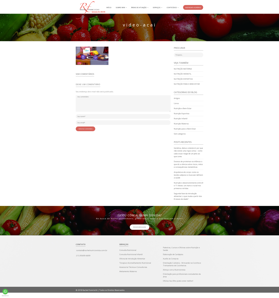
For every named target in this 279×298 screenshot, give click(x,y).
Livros (176, 103)
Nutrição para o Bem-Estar (187, 84)
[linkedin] (79, 261)
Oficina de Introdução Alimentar (132, 258)
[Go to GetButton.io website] (5, 295)
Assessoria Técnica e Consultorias (133, 267)
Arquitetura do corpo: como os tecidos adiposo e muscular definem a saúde (188, 175)
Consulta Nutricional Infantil (131, 254)
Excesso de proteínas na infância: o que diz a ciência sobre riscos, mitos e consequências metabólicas (188, 164)
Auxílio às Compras (171, 258)
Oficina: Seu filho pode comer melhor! (178, 281)
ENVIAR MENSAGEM (139, 227)
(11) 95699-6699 (83, 255)
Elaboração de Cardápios (173, 254)
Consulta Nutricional (127, 250)
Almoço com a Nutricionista (174, 270)
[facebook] (76, 261)
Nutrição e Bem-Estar (182, 108)
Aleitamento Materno (128, 271)
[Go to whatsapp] (5, 291)
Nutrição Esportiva (183, 79)
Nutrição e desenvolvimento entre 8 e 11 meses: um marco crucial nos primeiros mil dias (188, 186)
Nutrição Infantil (182, 74)
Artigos (177, 98)
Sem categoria (179, 134)
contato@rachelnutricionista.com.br (91, 250)
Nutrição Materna (183, 69)
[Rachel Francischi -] (90, 17)
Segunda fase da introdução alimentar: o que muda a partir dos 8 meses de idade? (188, 196)
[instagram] (78, 261)
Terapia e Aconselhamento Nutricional (135, 263)
